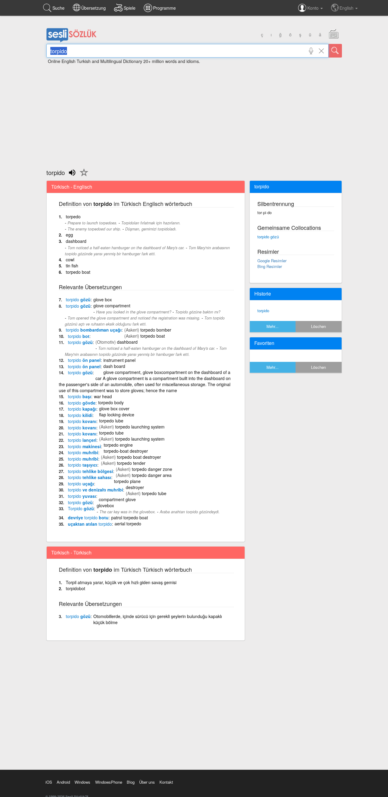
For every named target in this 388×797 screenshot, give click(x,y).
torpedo (73, 216)
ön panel (84, 360)
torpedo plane (127, 481)
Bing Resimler (269, 266)
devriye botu (88, 517)
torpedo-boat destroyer (126, 451)
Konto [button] (313, 8)
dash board (114, 366)
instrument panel (119, 360)
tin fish (72, 266)
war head (103, 396)
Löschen (318, 326)
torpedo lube (111, 421)
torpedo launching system (140, 427)
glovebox (105, 505)
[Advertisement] (194, 113)
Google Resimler (271, 260)
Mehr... (272, 326)
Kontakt (166, 782)
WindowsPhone (108, 782)
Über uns (147, 782)
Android (63, 782)
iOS (48, 782)
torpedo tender (131, 463)
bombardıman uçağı (94, 330)
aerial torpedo (128, 524)
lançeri (82, 440)
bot (78, 336)
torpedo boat (78, 272)
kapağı (82, 409)
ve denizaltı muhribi (95, 490)
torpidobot (75, 588)
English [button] (347, 8)
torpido (263, 310)
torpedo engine (118, 445)
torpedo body (111, 402)
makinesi (84, 446)
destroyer (135, 487)
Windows (82, 782)
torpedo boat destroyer (139, 457)
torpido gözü (268, 237)
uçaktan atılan (90, 524)
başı (79, 396)
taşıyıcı (82, 465)
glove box (102, 299)
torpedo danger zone (152, 469)
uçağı (81, 484)
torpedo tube (111, 433)
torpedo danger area (152, 475)
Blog (131, 782)
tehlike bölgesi (90, 471)
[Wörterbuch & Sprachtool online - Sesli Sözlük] (71, 41)
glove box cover (114, 408)
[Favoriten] (82, 176)
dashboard (76, 241)
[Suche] (335, 51)
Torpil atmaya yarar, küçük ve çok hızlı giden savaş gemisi (121, 582)
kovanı (82, 421)
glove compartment (111, 306)
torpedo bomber (155, 330)
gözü (78, 299)
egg (69, 235)
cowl (70, 259)
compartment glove (117, 499)
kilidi (80, 415)
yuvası (82, 496)
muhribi (83, 452)
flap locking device (116, 415)
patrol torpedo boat (129, 517)
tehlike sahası (89, 477)
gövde (81, 403)
